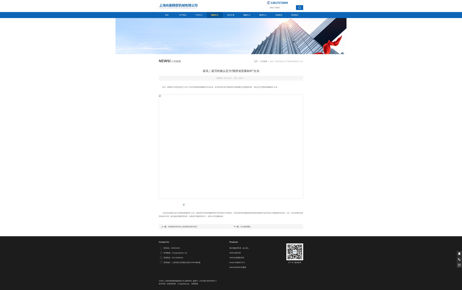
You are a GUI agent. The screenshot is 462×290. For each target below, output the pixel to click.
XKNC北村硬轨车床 (236, 258)
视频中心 (246, 15)
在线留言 (278, 15)
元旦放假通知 (245, 227)
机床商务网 (171, 284)
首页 (167, 15)
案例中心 (262, 15)
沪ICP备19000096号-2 (208, 281)
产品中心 (198, 15)
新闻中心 (214, 15)
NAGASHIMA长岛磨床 (237, 267)
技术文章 (230, 15)
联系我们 (294, 15)
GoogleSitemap (183, 284)
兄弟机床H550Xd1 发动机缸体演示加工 (182, 227)
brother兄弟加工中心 (237, 262)
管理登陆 (194, 284)
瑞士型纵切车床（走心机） (239, 248)
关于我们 (182, 15)
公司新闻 (263, 61)
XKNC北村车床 (235, 253)
